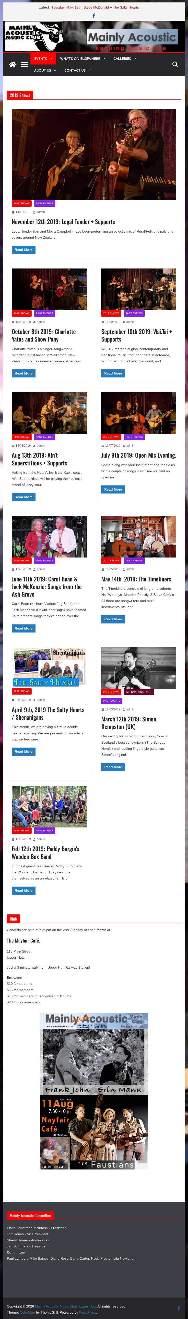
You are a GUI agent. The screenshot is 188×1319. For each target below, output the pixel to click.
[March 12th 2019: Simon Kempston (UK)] (138, 668)
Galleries (122, 58)
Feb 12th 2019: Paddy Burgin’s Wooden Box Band (45, 852)
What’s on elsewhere (80, 58)
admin (40, 212)
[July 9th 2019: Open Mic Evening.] (138, 413)
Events (40, 58)
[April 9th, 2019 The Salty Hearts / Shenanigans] (49, 667)
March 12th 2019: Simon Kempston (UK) (128, 722)
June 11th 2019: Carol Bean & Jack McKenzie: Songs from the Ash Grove (47, 586)
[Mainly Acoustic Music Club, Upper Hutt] (94, 24)
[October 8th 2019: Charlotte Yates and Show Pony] (49, 289)
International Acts (139, 692)
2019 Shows (22, 203)
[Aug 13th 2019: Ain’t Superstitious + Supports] (49, 413)
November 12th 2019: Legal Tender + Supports (63, 221)
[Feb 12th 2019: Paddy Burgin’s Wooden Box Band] (49, 806)
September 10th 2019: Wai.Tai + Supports (136, 335)
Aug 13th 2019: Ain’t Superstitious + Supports (39, 458)
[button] (49, 58)
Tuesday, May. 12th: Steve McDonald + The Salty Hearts (95, 7)
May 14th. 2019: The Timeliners (136, 578)
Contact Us (75, 70)
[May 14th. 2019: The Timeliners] (138, 536)
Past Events (44, 203)
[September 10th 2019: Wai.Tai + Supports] (138, 289)
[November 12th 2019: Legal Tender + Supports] (94, 154)
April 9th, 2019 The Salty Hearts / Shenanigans (48, 713)
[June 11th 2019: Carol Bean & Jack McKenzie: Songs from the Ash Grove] (49, 536)
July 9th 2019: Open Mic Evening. (138, 454)
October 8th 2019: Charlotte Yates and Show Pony (44, 335)
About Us (42, 70)
